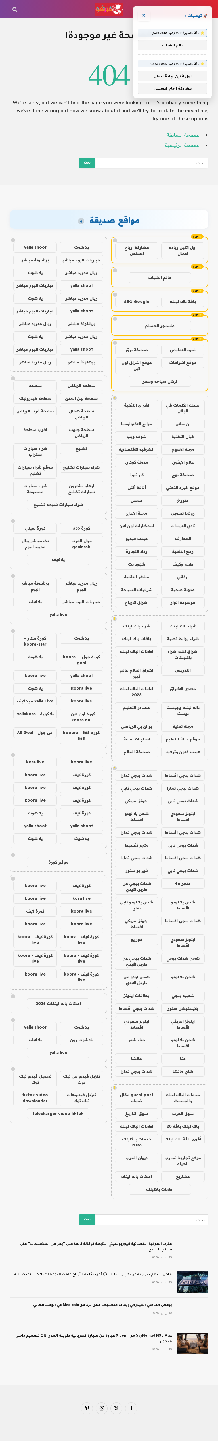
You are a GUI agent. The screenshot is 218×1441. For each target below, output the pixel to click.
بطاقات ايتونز (136, 995)
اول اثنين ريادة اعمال (182, 250)
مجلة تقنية (183, 726)
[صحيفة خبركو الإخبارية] (109, 9)
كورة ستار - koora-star (35, 641)
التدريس (183, 670)
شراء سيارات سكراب (35, 451)
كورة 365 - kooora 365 (81, 735)
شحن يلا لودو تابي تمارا (136, 905)
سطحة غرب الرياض (35, 411)
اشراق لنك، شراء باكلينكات (182, 654)
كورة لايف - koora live (81, 939)
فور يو (136, 939)
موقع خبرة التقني (183, 487)
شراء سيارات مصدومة (35, 488)
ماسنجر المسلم (160, 325)
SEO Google (136, 301)
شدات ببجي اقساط (183, 775)
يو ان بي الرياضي (136, 726)
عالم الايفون (183, 462)
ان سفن (182, 423)
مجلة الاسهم (182, 449)
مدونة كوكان (136, 462)
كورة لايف (81, 774)
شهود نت (136, 564)
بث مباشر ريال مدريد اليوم (35, 543)
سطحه (35, 385)
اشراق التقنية (136, 405)
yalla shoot (35, 247)
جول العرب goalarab (81, 543)
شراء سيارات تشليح (81, 467)
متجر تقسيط (136, 845)
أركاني (183, 576)
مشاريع (183, 1176)
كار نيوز (137, 474)
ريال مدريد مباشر (81, 272)
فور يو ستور (136, 870)
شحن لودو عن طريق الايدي (136, 979)
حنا (183, 1058)
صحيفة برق (137, 349)
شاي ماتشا (183, 1071)
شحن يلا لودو (183, 976)
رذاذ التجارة (136, 551)
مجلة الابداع (136, 513)
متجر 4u (183, 883)
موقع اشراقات (182, 362)
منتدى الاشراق (183, 688)
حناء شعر (136, 1039)
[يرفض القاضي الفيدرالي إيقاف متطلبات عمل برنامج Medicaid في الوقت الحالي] (192, 1313)
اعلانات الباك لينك (136, 651)
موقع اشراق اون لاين (136, 365)
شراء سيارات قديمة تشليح (58, 504)
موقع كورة (58, 862)
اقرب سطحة (35, 429)
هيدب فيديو (137, 538)
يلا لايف (58, 559)
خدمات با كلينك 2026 (136, 1142)
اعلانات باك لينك (136, 1176)
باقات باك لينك (136, 638)
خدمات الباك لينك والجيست (183, 1097)
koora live (35, 675)
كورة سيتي (35, 528)
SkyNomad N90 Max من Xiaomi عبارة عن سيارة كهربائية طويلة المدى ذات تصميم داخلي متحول (93, 1339)
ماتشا (136, 1058)
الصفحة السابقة (184, 135)
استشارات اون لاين (136, 525)
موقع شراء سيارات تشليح (35, 470)
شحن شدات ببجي (183, 958)
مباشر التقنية (136, 576)
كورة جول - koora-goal (81, 659)
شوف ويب (136, 436)
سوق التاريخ (136, 1113)
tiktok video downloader (35, 1097)
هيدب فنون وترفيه (182, 751)
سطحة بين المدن (81, 398)
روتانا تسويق (183, 513)
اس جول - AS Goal (35, 732)
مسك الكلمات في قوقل (183, 408)
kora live (35, 762)
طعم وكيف (182, 564)
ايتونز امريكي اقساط (136, 923)
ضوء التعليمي (183, 349)
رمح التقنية (183, 551)
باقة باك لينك (183, 301)
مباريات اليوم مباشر (81, 260)
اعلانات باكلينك (159, 1189)
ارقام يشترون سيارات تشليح (81, 488)
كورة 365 (81, 528)
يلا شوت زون (81, 1039)
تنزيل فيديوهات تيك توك (81, 1097)
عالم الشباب (159, 277)
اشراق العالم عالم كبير (136, 673)
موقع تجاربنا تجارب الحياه (182, 1160)
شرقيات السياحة (136, 589)
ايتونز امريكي (136, 800)
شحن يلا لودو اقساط (137, 816)
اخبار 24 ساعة (136, 739)
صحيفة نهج (183, 474)
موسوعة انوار (183, 602)
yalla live (58, 614)
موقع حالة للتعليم (183, 739)
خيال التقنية (182, 436)
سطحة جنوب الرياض (81, 432)
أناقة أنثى (136, 487)
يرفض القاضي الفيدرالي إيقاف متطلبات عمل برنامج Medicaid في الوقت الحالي (102, 1305)
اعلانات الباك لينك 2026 (136, 691)
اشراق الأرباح (136, 602)
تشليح (81, 448)
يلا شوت (81, 247)
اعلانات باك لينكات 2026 (58, 1003)
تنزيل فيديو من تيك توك (81, 1079)
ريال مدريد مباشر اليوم (81, 586)
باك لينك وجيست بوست (183, 710)
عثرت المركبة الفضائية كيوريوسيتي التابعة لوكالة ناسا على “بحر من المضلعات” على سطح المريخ (96, 1247)
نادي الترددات (183, 525)
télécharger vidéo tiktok (58, 1113)
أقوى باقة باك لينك (182, 1139)
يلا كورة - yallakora (35, 713)
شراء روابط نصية (183, 638)
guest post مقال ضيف (136, 1097)
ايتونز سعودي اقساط (182, 816)
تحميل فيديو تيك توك (35, 1079)
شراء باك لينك (182, 626)
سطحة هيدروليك (35, 398)
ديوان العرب (136, 1157)
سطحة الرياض (81, 385)
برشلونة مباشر (35, 260)
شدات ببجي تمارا (136, 775)
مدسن (136, 500)
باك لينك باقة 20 (183, 1126)
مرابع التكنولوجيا (136, 423)
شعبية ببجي (182, 995)
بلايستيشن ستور (182, 1008)
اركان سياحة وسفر (159, 381)
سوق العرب (183, 1113)
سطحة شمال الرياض (81, 414)
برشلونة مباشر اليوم (35, 586)
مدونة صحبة (183, 589)
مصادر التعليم (136, 707)
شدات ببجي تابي (136, 788)
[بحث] (15, 9)
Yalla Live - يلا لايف (35, 701)
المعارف (183, 538)
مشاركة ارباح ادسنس (136, 250)
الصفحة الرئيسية (183, 145)
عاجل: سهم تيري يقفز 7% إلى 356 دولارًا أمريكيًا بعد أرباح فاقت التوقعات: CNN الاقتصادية (93, 1275)
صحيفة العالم (136, 751)
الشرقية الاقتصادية (136, 449)
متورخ (183, 500)
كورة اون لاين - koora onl (81, 716)
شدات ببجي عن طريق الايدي (136, 886)
